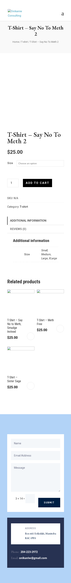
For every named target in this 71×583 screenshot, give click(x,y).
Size (10, 163)
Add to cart (37, 183)
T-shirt (24, 41)
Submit (49, 502)
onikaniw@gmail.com (33, 558)
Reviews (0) (18, 229)
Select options (30, 336)
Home (15, 41)
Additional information (28, 220)
